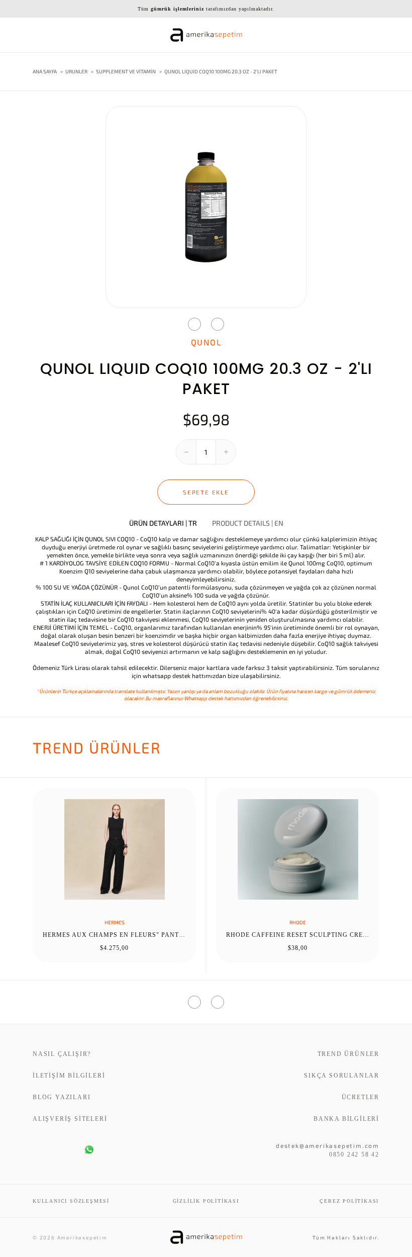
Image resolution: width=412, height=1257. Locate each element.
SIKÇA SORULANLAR (341, 1075)
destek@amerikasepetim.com (327, 1145)
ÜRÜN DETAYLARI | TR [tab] (163, 523)
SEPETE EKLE (206, 492)
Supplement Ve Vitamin (126, 71)
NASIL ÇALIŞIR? (62, 1053)
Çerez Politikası (349, 1201)
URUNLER (76, 71)
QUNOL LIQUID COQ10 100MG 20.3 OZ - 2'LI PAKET (220, 71)
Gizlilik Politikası (206, 1201)
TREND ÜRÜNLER (348, 1053)
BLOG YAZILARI (61, 1097)
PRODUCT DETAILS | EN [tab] (247, 523)
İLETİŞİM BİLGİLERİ (69, 1075)
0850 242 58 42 (354, 1154)
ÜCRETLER (360, 1097)
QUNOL (206, 342)
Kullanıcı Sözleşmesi (71, 1201)
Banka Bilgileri (346, 1118)
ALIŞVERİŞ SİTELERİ (70, 1118)
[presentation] (194, 324)
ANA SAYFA (45, 71)
